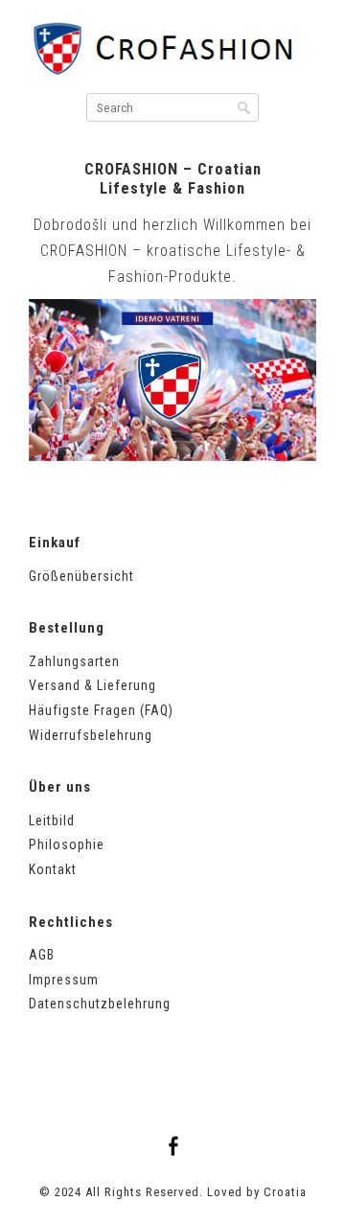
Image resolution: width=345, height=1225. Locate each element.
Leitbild (52, 820)
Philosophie (66, 844)
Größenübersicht (81, 576)
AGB (42, 954)
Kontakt (53, 869)
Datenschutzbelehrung (100, 1003)
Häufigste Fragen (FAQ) (101, 710)
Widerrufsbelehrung (90, 735)
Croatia (285, 1192)
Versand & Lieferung (92, 685)
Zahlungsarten (74, 661)
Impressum (64, 979)
